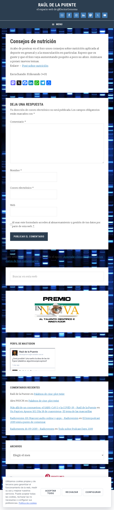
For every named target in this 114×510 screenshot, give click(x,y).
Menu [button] (59, 24)
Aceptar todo (50, 491)
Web (12, 205)
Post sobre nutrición (35, 65)
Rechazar (72, 492)
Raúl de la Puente (57, 4)
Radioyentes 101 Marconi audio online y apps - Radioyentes (44, 418)
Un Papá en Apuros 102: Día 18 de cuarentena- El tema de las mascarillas (51, 411)
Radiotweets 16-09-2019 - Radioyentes (32, 428)
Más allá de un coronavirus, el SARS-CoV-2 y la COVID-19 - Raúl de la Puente (53, 407)
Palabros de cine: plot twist (49, 393)
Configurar (93, 492)
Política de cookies (28, 503)
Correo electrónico (22, 187)
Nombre (16, 170)
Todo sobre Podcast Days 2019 (75, 428)
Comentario (18, 121)
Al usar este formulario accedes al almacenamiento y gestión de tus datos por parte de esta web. (56, 224)
